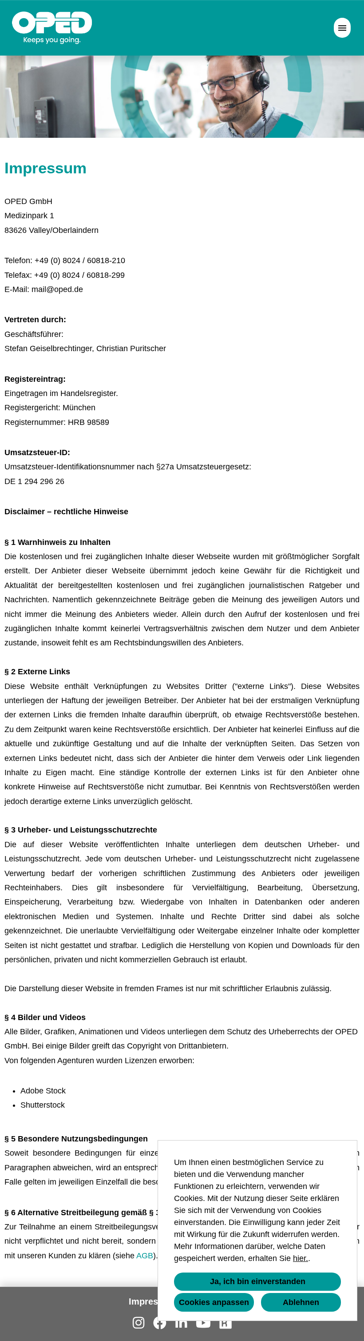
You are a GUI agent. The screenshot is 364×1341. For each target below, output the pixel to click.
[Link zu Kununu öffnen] (225, 1323)
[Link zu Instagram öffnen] (138, 1323)
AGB (144, 1255)
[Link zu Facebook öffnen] (160, 1323)
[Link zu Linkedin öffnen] (181, 1323)
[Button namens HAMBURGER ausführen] (342, 28)
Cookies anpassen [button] (214, 1302)
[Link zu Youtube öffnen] (203, 1323)
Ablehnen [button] (301, 1302)
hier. (300, 1258)
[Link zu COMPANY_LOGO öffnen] (52, 27)
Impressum (152, 1301)
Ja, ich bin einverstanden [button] (257, 1281)
